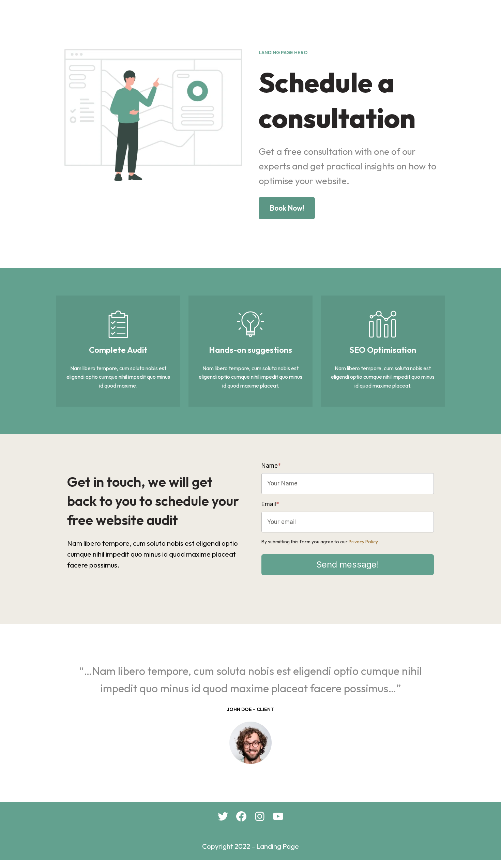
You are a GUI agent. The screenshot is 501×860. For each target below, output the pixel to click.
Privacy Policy (363, 542)
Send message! (347, 564)
